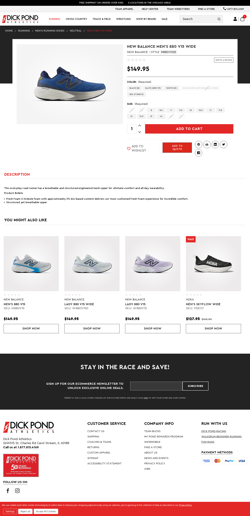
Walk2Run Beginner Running (221, 436)
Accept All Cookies (46, 511)
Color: (139, 82)
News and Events (156, 458)
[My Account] (235, 19)
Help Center (150, 9)
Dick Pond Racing (213, 431)
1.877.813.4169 (235, 9)
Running (54, 19)
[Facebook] (198, 152)
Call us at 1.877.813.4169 (21, 447)
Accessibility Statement (104, 463)
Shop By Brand (146, 19)
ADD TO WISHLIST (139, 148)
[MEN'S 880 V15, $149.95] (31, 263)
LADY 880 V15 (135, 304)
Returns (93, 447)
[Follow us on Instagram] (17, 491)
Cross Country (76, 19)
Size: (137, 104)
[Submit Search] (219, 19)
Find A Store (206, 9)
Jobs (147, 469)
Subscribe (195, 386)
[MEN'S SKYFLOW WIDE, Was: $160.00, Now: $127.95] (213, 263)
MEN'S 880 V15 (14, 304)
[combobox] (201, 19)
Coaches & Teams (99, 442)
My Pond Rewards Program (163, 436)
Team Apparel (124, 9)
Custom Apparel (98, 452)
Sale (165, 19)
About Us (150, 452)
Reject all (25, 511)
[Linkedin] (215, 144)
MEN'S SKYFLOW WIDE (203, 304)
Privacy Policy (154, 463)
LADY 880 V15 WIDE (79, 304)
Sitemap (92, 458)
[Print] (207, 144)
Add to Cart (189, 129)
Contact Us (95, 431)
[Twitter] (223, 144)
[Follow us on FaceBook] (8, 491)
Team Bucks (152, 431)
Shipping (93, 436)
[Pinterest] (198, 144)
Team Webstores (178, 9)
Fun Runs (207, 442)
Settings (10, 511)
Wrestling (123, 19)
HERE (146, 398)
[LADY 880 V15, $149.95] (152, 263)
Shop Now (38, 328)
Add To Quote (177, 147)
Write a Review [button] (223, 60)
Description (17, 174)
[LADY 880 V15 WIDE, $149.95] (91, 263)
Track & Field (102, 19)
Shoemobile (152, 442)
